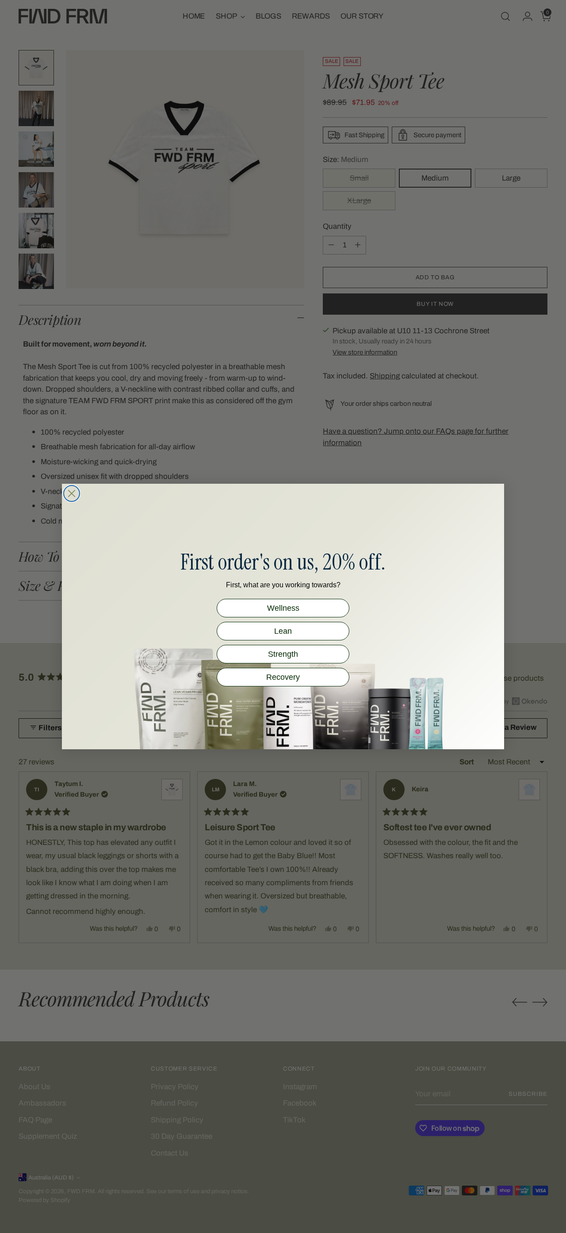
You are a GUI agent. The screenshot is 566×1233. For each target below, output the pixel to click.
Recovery (283, 677)
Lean (283, 631)
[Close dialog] (72, 493)
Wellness (283, 608)
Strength (283, 654)
